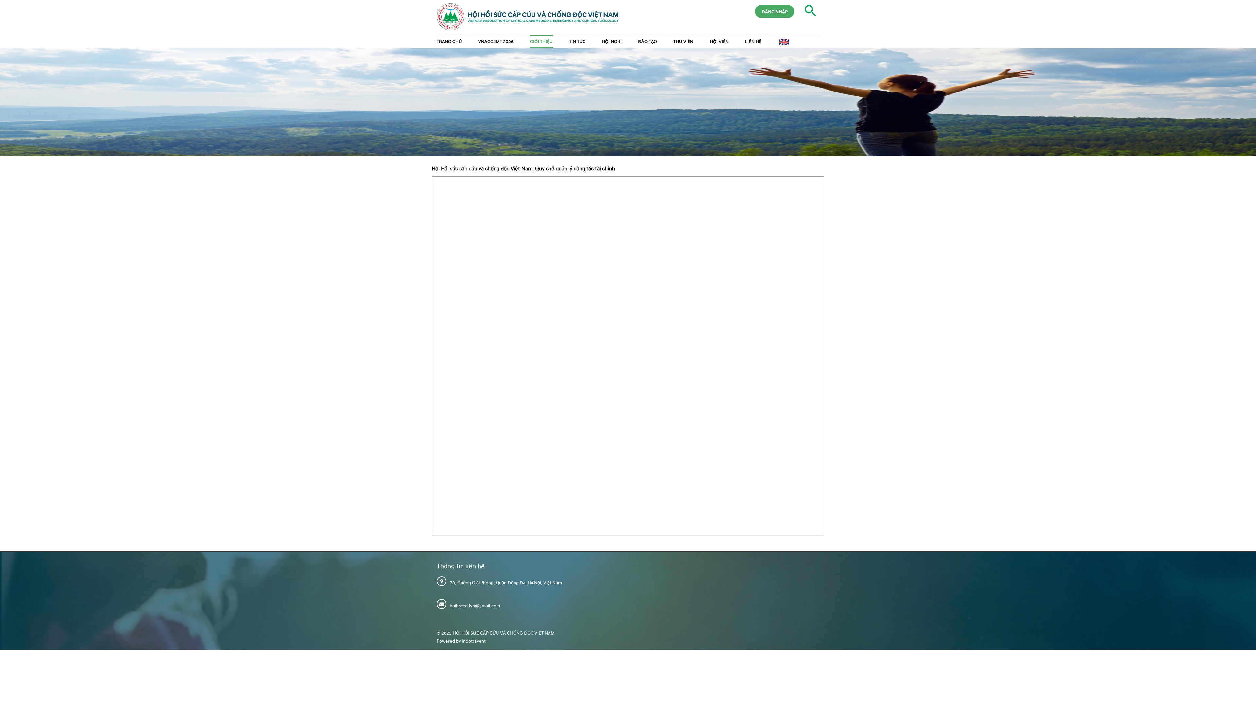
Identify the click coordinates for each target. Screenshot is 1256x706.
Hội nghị (612, 41)
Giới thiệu (541, 41)
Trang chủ (449, 41)
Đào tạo (647, 41)
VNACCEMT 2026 (496, 41)
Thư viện (683, 41)
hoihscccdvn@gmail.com (475, 606)
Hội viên (719, 41)
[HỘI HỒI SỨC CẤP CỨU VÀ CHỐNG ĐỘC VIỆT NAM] (525, 19)
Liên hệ (753, 41)
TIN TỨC (577, 41)
